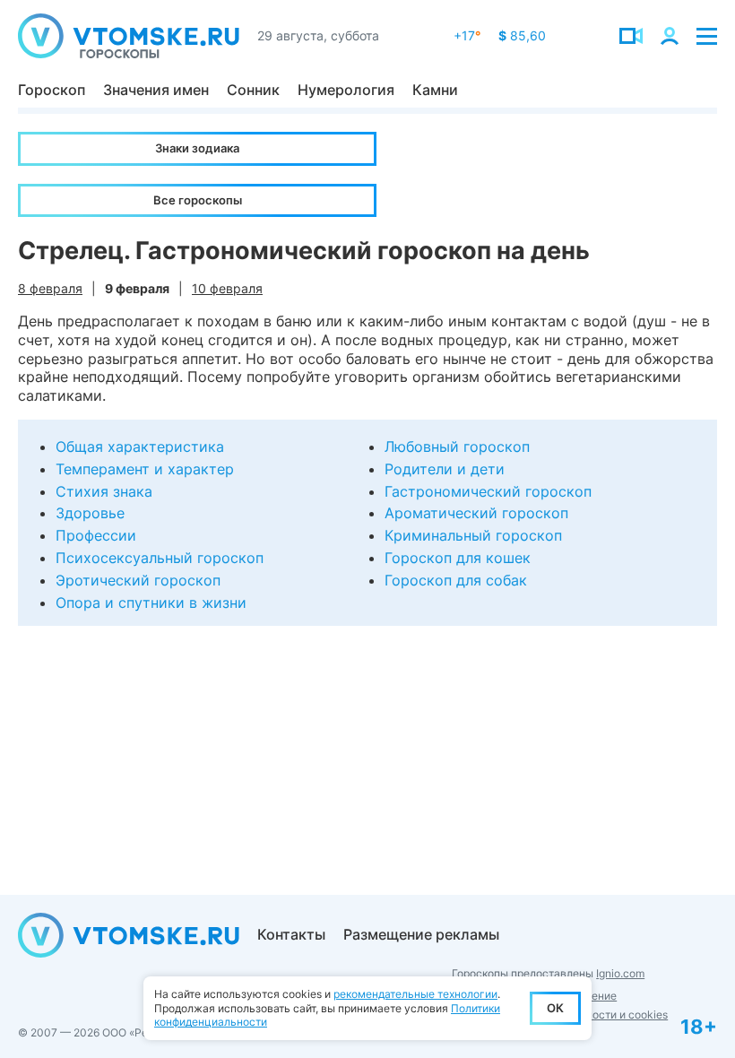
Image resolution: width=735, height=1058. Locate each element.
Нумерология (346, 90)
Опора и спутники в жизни (151, 602)
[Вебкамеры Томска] (631, 36)
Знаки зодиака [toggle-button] (197, 148)
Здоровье (90, 513)
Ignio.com (620, 973)
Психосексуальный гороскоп (160, 558)
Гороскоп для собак (456, 580)
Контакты (291, 934)
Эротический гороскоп (138, 580)
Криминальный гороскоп (473, 535)
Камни (435, 90)
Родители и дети (445, 469)
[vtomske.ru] (128, 35)
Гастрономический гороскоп (488, 491)
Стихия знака (104, 491)
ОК (555, 1008)
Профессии (96, 535)
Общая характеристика (140, 446)
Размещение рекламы (421, 934)
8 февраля (50, 288)
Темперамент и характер (145, 469)
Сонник (253, 90)
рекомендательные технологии (415, 994)
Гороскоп (51, 90)
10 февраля (227, 288)
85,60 (522, 35)
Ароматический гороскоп (476, 513)
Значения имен (156, 90)
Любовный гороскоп (457, 446)
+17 (467, 35)
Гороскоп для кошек (458, 558)
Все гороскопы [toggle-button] (197, 200)
